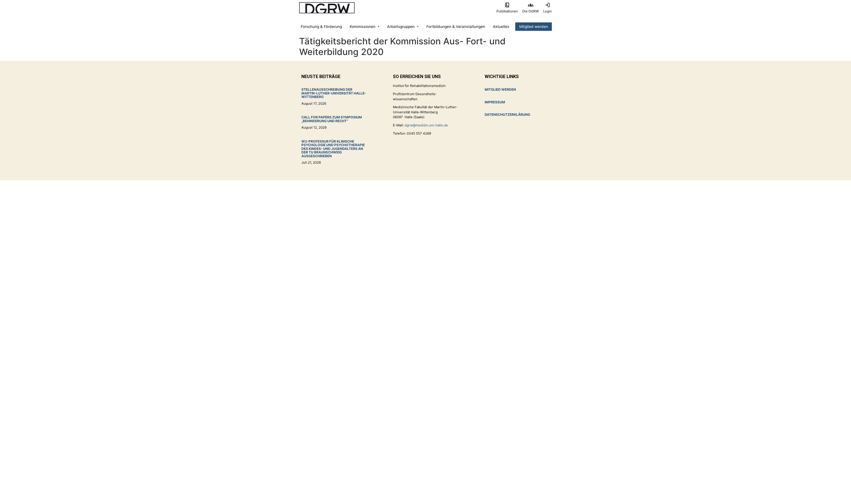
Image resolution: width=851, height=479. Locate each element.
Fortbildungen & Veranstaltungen (455, 26)
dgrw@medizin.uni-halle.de (426, 125)
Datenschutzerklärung (507, 114)
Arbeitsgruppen (401, 26)
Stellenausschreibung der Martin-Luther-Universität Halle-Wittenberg (333, 93)
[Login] (547, 5)
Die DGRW (530, 11)
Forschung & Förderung (321, 26)
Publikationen (507, 11)
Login (547, 11)
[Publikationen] (507, 5)
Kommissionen (362, 26)
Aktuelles (501, 26)
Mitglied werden (533, 26)
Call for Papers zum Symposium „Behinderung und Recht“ (331, 119)
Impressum (495, 102)
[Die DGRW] (530, 5)
